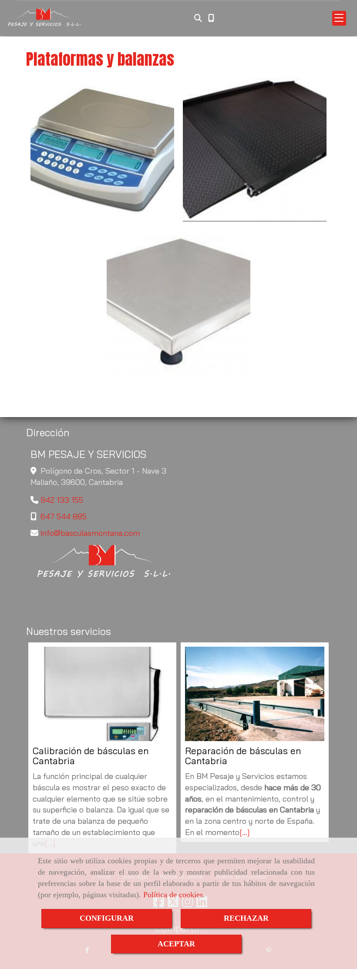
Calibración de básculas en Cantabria (90, 756)
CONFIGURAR (107, 918)
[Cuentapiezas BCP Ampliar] (102, 149)
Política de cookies (173, 894)
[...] (244, 832)
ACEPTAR (176, 943)
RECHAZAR (246, 918)
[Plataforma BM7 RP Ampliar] (178, 302)
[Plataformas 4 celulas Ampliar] (255, 149)
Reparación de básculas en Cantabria (243, 756)
